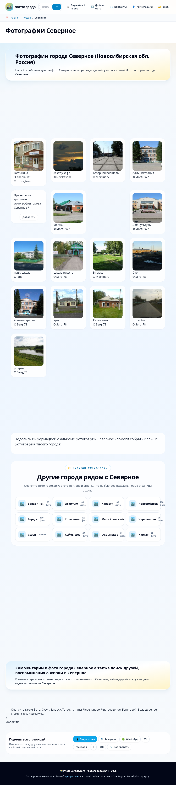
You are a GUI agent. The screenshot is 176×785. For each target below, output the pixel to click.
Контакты (118, 6)
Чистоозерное (111, 709)
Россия (27, 17)
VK (145, 739)
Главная (14, 17)
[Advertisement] (88, 110)
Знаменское (19, 714)
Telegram (108, 739)
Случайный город (76, 6)
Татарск (56, 709)
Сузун (45, 709)
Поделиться (85, 739)
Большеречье (147, 709)
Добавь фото (97, 6)
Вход (163, 6)
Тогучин (67, 709)
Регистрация (142, 6)
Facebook (81, 747)
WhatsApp (130, 739)
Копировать (119, 747)
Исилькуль (36, 714)
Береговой (129, 709)
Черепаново (91, 709)
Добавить (29, 217)
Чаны (78, 709)
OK (102, 747)
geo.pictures (72, 776)
